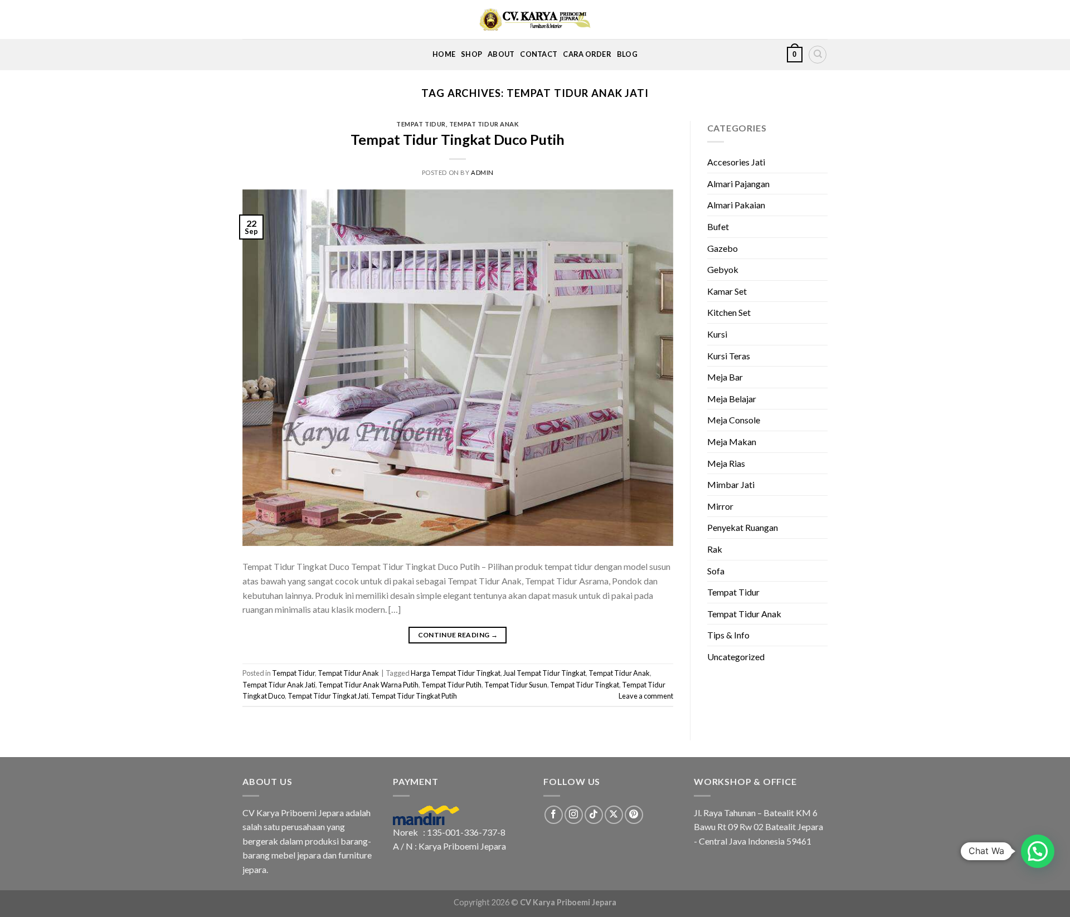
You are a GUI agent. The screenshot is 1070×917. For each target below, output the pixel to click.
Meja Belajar (731, 398)
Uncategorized (736, 656)
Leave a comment (646, 695)
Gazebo (722, 248)
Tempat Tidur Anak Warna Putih (368, 684)
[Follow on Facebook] (553, 815)
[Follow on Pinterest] (634, 815)
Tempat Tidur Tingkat (584, 684)
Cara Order (587, 54)
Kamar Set (727, 291)
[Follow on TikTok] (594, 815)
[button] (1037, 851)
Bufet (718, 226)
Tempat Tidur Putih (451, 684)
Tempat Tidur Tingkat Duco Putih (458, 139)
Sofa (715, 570)
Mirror (720, 506)
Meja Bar (725, 377)
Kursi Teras (728, 355)
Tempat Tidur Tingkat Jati (328, 695)
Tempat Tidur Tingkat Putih (414, 695)
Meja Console (733, 419)
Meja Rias (726, 463)
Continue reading (458, 635)
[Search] (817, 55)
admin (482, 172)
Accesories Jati (736, 162)
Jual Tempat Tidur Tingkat (544, 673)
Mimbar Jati (731, 484)
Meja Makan (731, 441)
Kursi (717, 334)
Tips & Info (728, 635)
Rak (714, 549)
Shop (471, 54)
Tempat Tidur (421, 124)
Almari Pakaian (736, 204)
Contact (538, 54)
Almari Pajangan (738, 183)
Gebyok (722, 269)
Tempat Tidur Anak (484, 124)
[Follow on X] (614, 815)
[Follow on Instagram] (574, 815)
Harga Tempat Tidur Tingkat (455, 673)
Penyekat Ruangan (742, 527)
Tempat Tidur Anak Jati (278, 684)
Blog (627, 54)
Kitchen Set (729, 312)
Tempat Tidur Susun (515, 684)
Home (443, 54)
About (501, 54)
